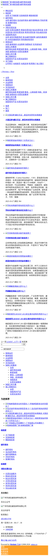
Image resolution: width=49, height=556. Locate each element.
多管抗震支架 (10, 483)
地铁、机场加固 (16, 377)
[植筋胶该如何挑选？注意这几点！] (20, 140)
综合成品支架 (10, 488)
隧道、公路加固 (31, 92)
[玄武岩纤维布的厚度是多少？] (18, 409)
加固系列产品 (10, 102)
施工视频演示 (10, 99)
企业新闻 (9, 82)
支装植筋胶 (10, 437)
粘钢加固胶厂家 (27, 425)
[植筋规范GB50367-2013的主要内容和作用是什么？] (26, 314)
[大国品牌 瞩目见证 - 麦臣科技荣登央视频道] (23, 115)
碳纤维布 (4, 445)
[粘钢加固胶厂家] (13, 425)
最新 (7, 111)
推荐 (7, 106)
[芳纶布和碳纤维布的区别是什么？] (20, 205)
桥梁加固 (20, 92)
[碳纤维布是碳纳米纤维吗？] (17, 168)
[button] (5, 72)
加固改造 (13, 94)
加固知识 (9, 85)
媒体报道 (9, 80)
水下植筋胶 (10, 435)
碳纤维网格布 (10, 454)
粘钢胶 (3, 464)
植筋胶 (3, 430)
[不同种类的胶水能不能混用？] (18, 233)
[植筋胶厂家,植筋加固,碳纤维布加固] (24, 3)
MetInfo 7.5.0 (15, 544)
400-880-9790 (6, 519)
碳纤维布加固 (10, 92)
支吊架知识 (10, 87)
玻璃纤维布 (10, 459)
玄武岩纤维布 (10, 452)
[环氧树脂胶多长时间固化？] (17, 404)
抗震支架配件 (10, 474)
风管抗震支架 (10, 486)
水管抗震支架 (10, 481)
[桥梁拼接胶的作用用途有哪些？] (19, 256)
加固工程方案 (10, 97)
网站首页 (9, 11)
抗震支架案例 (22, 94)
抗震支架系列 (22, 102)
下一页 (18, 342)
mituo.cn (34, 544)
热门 (7, 108)
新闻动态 (9, 353)
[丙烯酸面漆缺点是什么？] (16, 286)
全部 (7, 15)
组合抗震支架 (10, 478)
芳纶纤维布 (10, 457)
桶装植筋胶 (10, 440)
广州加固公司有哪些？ (35, 423)
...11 (14, 342)
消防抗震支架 (6, 469)
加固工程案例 (10, 90)
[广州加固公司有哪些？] (15, 423)
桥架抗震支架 (10, 476)
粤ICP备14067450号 (9, 540)
